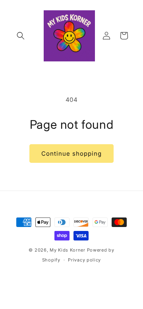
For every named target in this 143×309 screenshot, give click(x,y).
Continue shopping (71, 153)
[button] (20, 35)
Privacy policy (84, 260)
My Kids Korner (67, 250)
